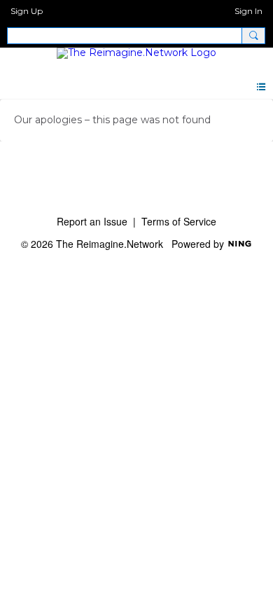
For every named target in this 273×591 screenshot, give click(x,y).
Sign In (248, 11)
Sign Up (26, 11)
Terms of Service (178, 221)
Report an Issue (92, 221)
